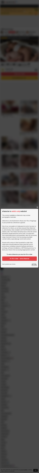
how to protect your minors (8, 264)
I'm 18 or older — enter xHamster (19, 258)
